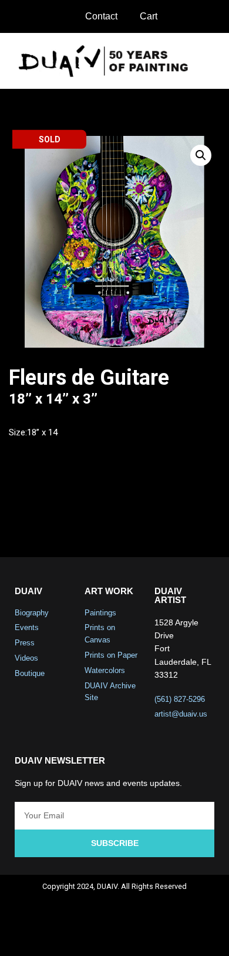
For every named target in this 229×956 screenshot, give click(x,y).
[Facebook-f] (68, 936)
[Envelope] (161, 936)
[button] (212, 61)
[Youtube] (130, 936)
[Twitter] (99, 936)
